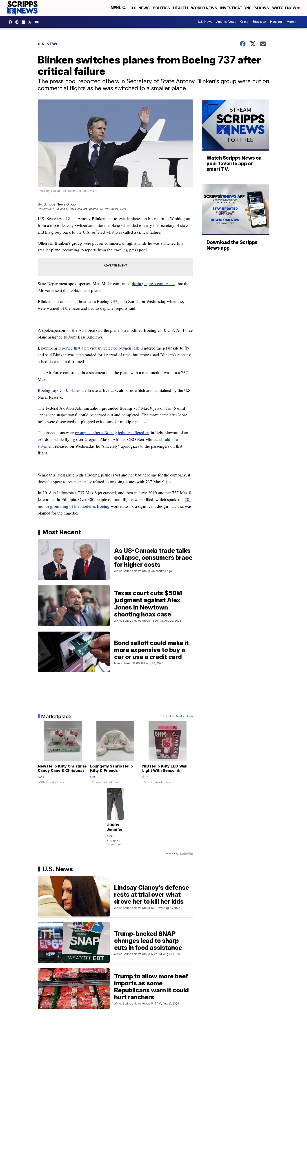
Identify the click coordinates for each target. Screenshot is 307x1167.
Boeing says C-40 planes (59, 390)
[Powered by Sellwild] (186, 853)
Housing (276, 21)
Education (259, 21)
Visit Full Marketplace (178, 716)
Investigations (235, 8)
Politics (161, 8)
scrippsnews (11, 22)
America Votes (226, 21)
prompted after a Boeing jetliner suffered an (112, 432)
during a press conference (153, 283)
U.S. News (140, 8)
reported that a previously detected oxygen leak (99, 348)
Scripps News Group (60, 204)
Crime (244, 21)
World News (204, 8)
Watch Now (284, 8)
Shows (262, 8)
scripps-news (24, 22)
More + (291, 21)
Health (180, 8)
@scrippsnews (38, 22)
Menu (116, 8)
